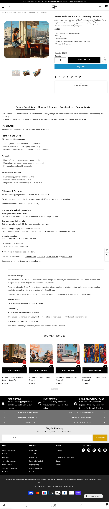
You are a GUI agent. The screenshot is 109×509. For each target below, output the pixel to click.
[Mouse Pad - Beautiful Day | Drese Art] (41, 353)
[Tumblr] (68, 76)
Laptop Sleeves (52, 256)
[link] (90, 404)
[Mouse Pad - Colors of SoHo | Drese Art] (95, 353)
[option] (26, 39)
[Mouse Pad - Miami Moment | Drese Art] (68, 353)
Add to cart (84, 60)
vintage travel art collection (30, 261)
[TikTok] (99, 450)
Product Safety (83, 107)
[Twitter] (59, 76)
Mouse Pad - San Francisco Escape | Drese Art (12, 379)
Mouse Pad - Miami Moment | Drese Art (66, 379)
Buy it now (81, 67)
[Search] (9, 6)
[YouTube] (105, 450)
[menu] (3, 6)
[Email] (76, 76)
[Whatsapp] (80, 76)
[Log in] (100, 7)
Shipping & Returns (47, 107)
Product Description (25, 107)
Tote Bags (41, 256)
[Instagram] (88, 450)
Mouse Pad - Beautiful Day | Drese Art (40, 379)
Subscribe (100, 438)
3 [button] (56, 389)
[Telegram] (72, 76)
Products (12, 12)
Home (4, 12)
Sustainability (66, 107)
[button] (5, 39)
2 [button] (54, 389)
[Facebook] (55, 76)
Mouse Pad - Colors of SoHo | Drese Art (94, 379)
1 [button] (52, 389)
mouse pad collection (25, 252)
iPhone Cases (30, 256)
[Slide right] (104, 412)
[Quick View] (24, 366)
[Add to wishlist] (104, 60)
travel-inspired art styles (33, 303)
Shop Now (83, 1)
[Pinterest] (64, 76)
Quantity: (58, 56)
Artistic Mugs (67, 256)
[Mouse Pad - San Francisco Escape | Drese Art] (14, 353)
